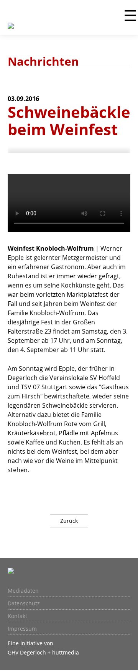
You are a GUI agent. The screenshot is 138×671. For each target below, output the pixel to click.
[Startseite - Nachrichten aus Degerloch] (11, 30)
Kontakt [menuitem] (17, 616)
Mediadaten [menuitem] (23, 590)
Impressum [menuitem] (22, 628)
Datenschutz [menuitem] (24, 603)
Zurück (69, 520)
